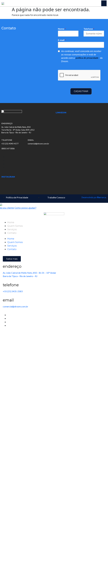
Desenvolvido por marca (94, 197)
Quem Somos (15, 226)
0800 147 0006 (8, 148)
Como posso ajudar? (25, 207)
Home (10, 222)
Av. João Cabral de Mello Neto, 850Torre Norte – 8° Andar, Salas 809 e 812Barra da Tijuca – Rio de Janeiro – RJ (17, 130)
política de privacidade (87, 58)
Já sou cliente (7, 207)
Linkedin (61, 112)
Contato (11, 233)
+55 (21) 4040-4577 (10, 144)
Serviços (12, 229)
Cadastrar (81, 91)
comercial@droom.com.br (38, 144)
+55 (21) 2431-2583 (12, 291)
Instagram (8, 176)
